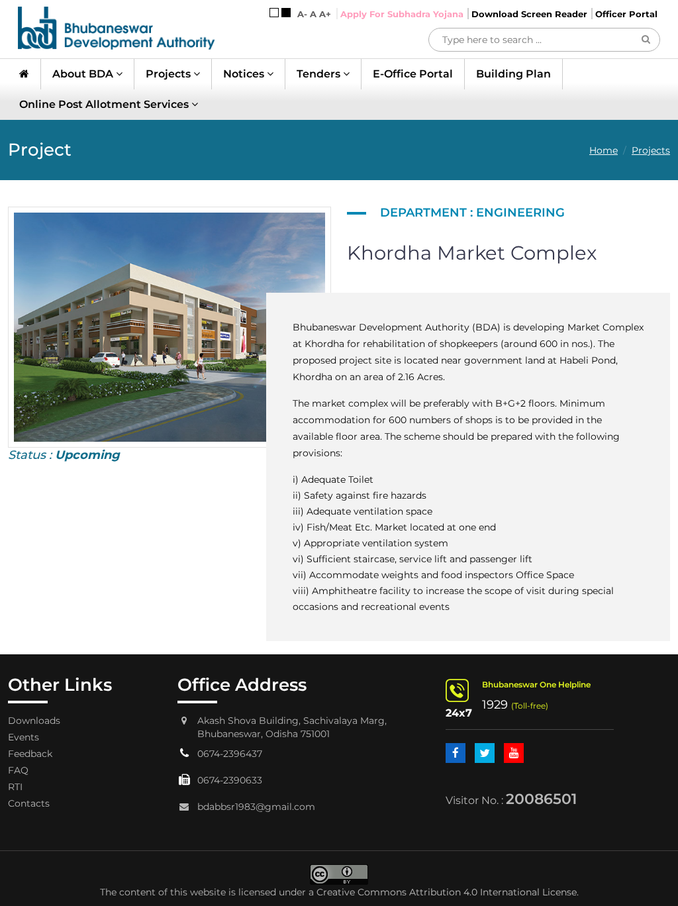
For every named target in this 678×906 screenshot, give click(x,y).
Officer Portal (626, 14)
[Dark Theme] (286, 12)
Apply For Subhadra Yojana (401, 14)
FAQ (18, 770)
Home (603, 150)
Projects (169, 74)
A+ (325, 14)
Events (23, 737)
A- (302, 14)
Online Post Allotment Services (105, 104)
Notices (245, 74)
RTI (15, 787)
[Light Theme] (274, 12)
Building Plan (513, 74)
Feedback (30, 754)
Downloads (34, 721)
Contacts (29, 803)
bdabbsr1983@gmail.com (256, 807)
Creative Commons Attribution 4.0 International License (446, 892)
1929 (495, 704)
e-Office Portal (413, 74)
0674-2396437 (229, 754)
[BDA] (116, 28)
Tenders (320, 74)
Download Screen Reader (529, 14)
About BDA (84, 74)
